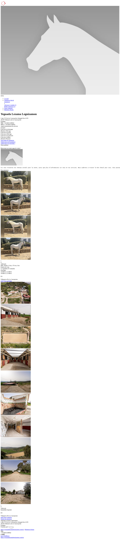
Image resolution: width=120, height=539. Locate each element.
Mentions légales (9, 110)
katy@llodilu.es (5, 536)
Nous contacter (8, 108)
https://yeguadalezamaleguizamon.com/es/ (12, 529)
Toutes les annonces (6, 519)
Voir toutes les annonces (7, 140)
